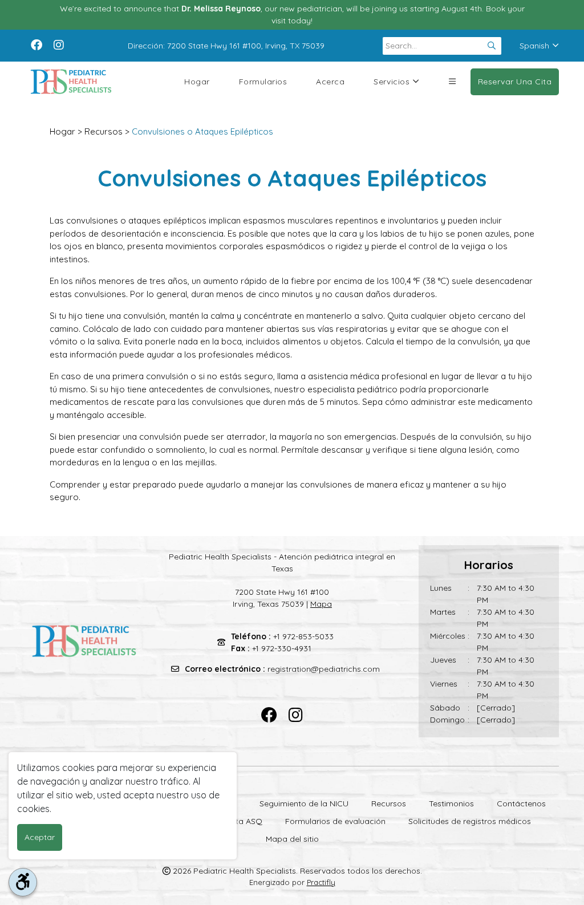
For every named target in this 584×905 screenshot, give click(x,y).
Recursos (103, 131)
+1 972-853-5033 (303, 636)
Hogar (196, 81)
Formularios (263, 81)
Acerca (330, 81)
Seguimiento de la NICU (303, 803)
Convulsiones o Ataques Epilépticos (202, 131)
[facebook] (36, 44)
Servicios (391, 81)
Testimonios (451, 803)
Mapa (321, 604)
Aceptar (40, 837)
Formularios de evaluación (335, 821)
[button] (452, 82)
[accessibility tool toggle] (23, 882)
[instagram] (59, 44)
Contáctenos (521, 803)
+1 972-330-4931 (281, 648)
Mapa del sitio (292, 839)
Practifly (321, 882)
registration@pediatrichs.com (323, 669)
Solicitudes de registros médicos (469, 821)
